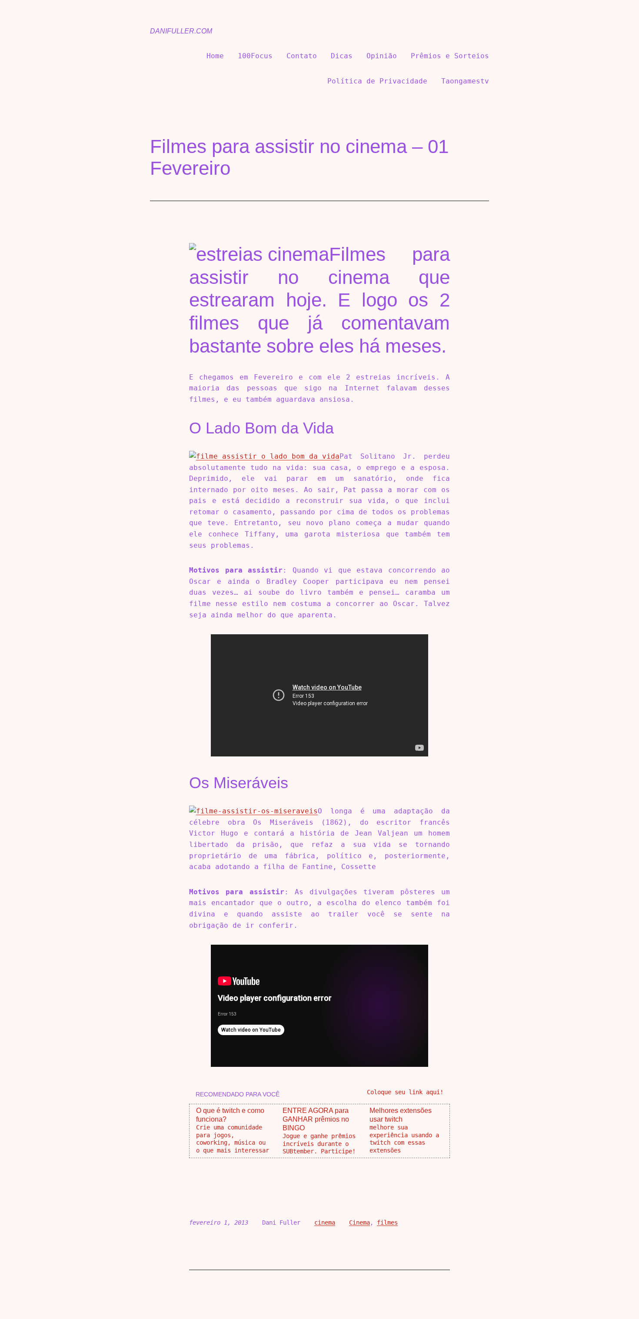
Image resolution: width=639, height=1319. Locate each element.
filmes (387, 1222)
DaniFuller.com (181, 31)
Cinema (359, 1222)
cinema (324, 1222)
